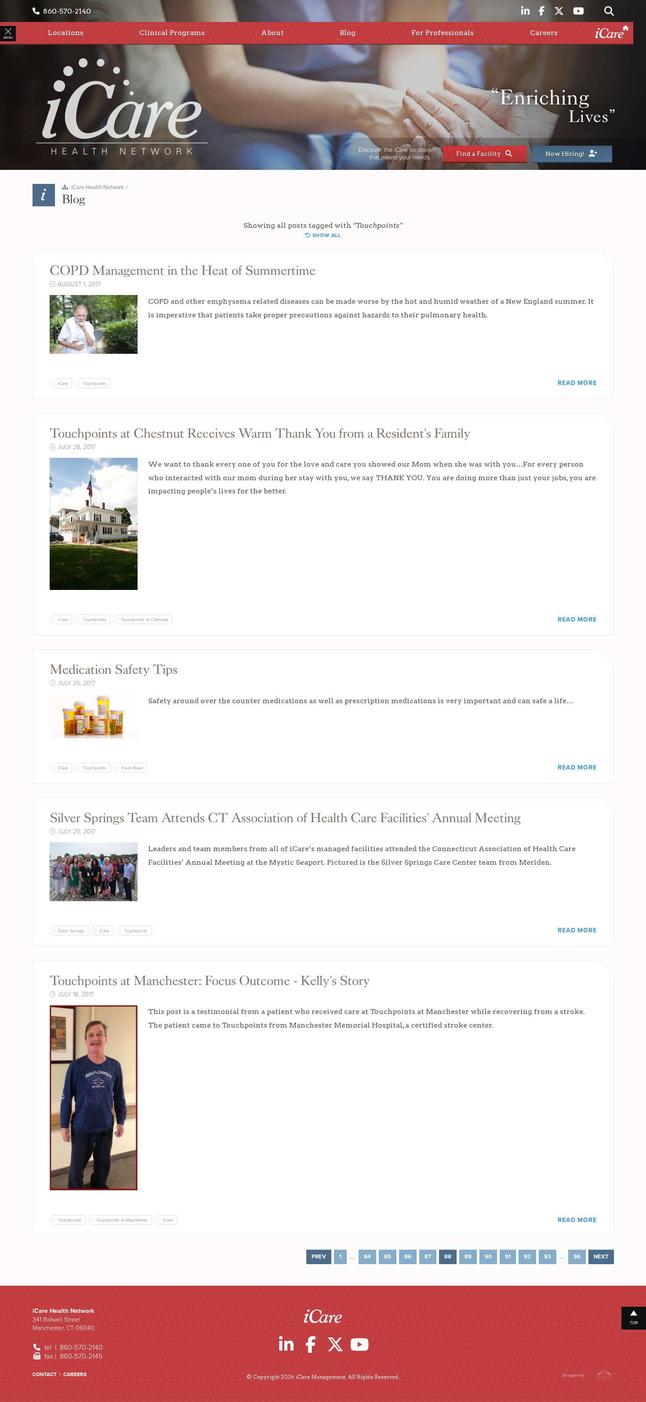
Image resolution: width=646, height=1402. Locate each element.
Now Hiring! (566, 153)
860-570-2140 (65, 11)
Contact (45, 1374)
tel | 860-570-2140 (73, 1347)
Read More (577, 383)
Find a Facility (480, 153)
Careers (75, 1374)
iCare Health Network (97, 187)
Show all (326, 235)
